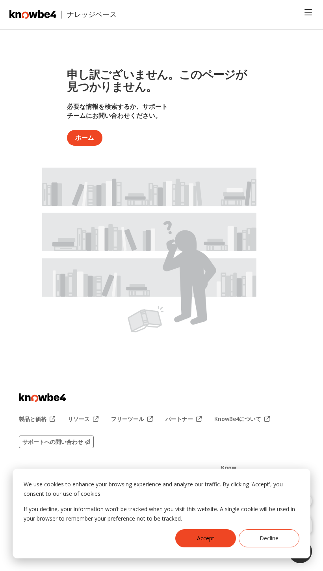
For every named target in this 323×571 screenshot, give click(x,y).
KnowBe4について (242, 419)
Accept (205, 538)
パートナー (183, 419)
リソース (83, 419)
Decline (269, 538)
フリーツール (132, 419)
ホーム (84, 137)
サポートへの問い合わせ (53, 441)
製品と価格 (37, 419)
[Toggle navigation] (308, 12)
